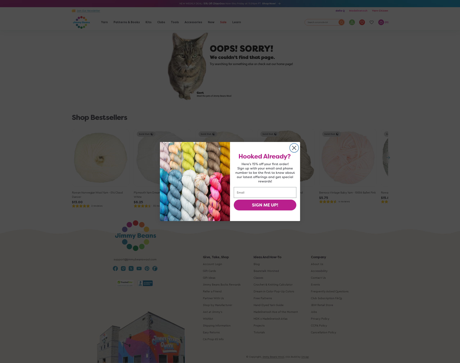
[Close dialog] (294, 147)
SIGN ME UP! (265, 205)
